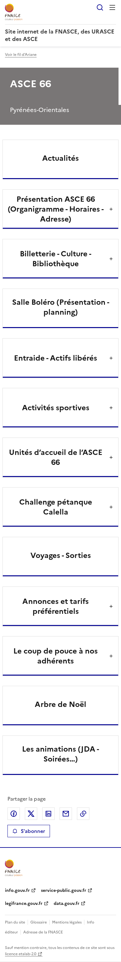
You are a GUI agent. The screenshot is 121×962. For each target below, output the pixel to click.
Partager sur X (31, 813)
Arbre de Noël (60, 704)
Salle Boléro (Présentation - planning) (60, 307)
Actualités (60, 158)
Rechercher (100, 7)
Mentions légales (67, 922)
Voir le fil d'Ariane (21, 54)
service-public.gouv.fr (63, 890)
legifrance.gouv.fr (24, 903)
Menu (112, 7)
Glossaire (38, 922)
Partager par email (66, 813)
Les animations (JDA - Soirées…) (60, 754)
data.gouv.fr (66, 903)
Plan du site (15, 922)
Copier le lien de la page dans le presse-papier (83, 813)
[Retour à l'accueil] (13, 868)
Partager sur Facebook (13, 813)
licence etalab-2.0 (20, 954)
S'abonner (33, 831)
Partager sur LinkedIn (48, 813)
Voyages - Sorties (60, 555)
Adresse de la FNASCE (43, 932)
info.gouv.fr (17, 890)
